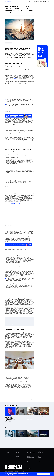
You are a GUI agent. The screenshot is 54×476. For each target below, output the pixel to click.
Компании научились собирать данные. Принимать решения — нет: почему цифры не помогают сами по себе (10, 418)
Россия (39, 457)
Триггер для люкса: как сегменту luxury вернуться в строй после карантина (21, 417)
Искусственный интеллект (31, 452)
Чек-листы (18, 457)
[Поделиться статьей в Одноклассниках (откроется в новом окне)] (31, 17)
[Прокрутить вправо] (48, 405)
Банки (28, 453)
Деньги (39, 453)
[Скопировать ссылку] (33, 17)
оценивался (15, 78)
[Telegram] (46, 468)
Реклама (28, 451)
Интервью (44, 1)
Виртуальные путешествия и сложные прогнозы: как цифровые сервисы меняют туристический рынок (32, 418)
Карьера (28, 456)
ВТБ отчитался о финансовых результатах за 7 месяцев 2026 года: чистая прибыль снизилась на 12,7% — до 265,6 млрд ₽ (21, 441)
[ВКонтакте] (48, 468)
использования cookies (18, 473)
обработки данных (26, 473)
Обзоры (41, 1)
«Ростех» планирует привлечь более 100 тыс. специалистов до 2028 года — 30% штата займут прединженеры (10, 441)
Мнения (37, 1)
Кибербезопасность (30, 457)
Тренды (39, 461)
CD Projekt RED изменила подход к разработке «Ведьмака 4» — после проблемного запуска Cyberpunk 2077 (31, 441)
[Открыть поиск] (48, 1)
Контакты (6, 453)
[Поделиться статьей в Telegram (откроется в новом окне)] (27, 17)
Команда (6, 451)
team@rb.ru (29, 468)
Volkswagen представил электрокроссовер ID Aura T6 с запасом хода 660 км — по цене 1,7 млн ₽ (43, 440)
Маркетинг (40, 451)
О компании (7, 452)
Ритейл (39, 456)
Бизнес (10, 4)
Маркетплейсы (40, 452)
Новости (30, 1)
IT (27, 461)
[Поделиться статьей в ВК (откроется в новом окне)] (29, 17)
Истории (34, 1)
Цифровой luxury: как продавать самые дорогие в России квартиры (43, 417)
